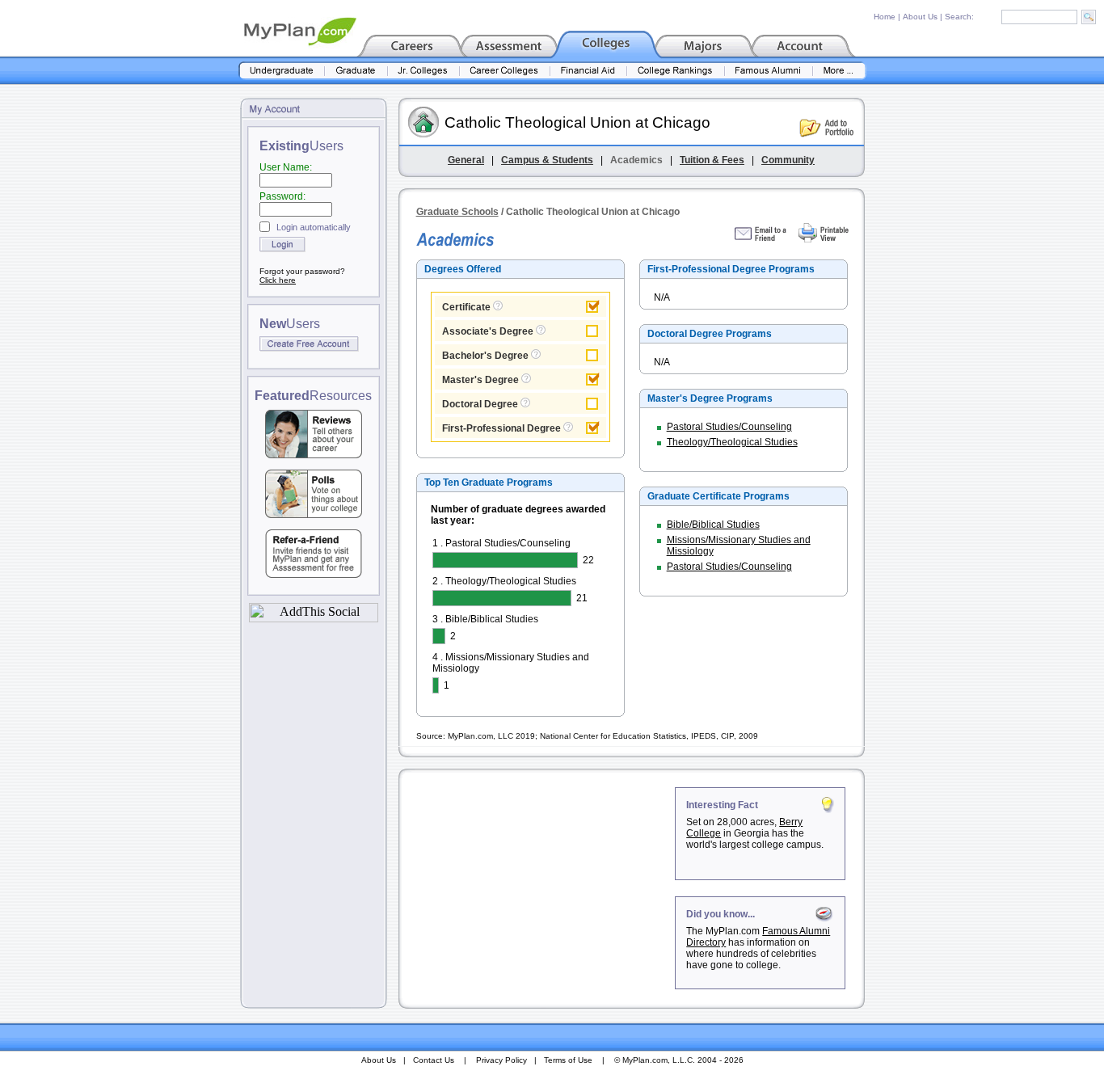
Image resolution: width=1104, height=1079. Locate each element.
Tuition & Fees (712, 160)
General (466, 160)
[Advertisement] (538, 888)
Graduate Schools (457, 211)
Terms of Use (568, 1060)
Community (788, 160)
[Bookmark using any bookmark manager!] (313, 618)
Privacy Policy (501, 1060)
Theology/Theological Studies (732, 442)
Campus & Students (547, 160)
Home (884, 16)
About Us (920, 16)
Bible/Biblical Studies (713, 524)
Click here (277, 280)
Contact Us (433, 1060)
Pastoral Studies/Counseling (729, 426)
